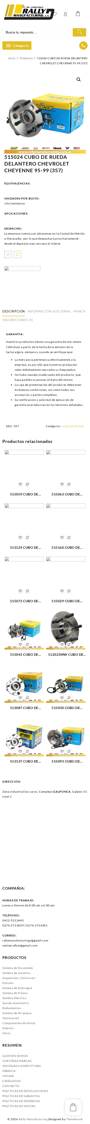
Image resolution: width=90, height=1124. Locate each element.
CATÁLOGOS (11, 1081)
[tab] (14, 311)
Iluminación (10, 1018)
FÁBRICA (9, 1071)
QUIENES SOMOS (15, 1056)
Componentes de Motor (19, 1023)
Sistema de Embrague (17, 988)
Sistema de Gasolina (16, 973)
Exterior (8, 1028)
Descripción (13, 311)
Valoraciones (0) (17, 320)
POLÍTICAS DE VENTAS (18, 1106)
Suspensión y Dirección (18, 978)
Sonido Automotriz (15, 1003)
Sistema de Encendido (17, 968)
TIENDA (8, 1076)
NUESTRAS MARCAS (17, 1061)
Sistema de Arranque (16, 1013)
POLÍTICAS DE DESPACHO (21, 1101)
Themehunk (74, 1119)
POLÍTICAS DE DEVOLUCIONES (25, 1091)
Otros (6, 1033)
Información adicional (49, 311)
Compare (17, 254)
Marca (79, 311)
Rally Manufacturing (33, 1119)
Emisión (8, 983)
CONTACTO (10, 1086)
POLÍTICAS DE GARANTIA (21, 1096)
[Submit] (79, 32)
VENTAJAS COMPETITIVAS (21, 1066)
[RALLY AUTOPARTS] (22, 284)
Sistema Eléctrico (14, 998)
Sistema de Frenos (15, 993)
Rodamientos (11, 1008)
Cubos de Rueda (72, 426)
